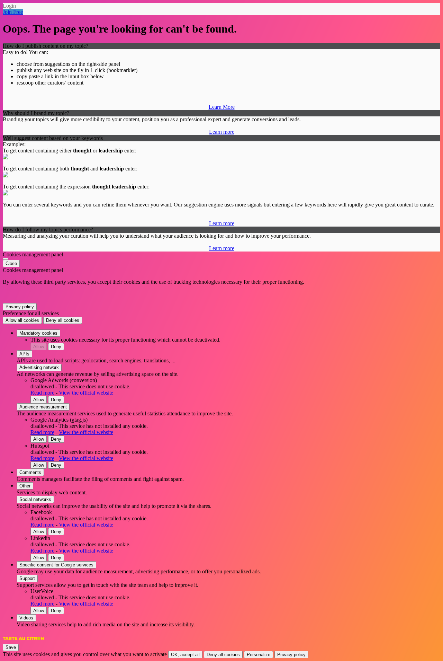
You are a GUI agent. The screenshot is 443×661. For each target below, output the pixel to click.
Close (11, 263)
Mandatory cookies (38, 333)
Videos (26, 617)
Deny (56, 346)
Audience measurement (43, 406)
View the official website (86, 393)
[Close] (5, 259)
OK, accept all (185, 654)
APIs (24, 353)
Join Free (13, 12)
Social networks (35, 499)
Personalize (258, 654)
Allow (38, 346)
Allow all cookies (22, 320)
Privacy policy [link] (20, 306)
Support (27, 578)
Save (11, 647)
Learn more (221, 132)
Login (9, 6)
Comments (30, 472)
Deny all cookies (62, 320)
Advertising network (39, 367)
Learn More (222, 107)
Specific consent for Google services (56, 564)
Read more (42, 393)
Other (24, 485)
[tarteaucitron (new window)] (23, 642)
